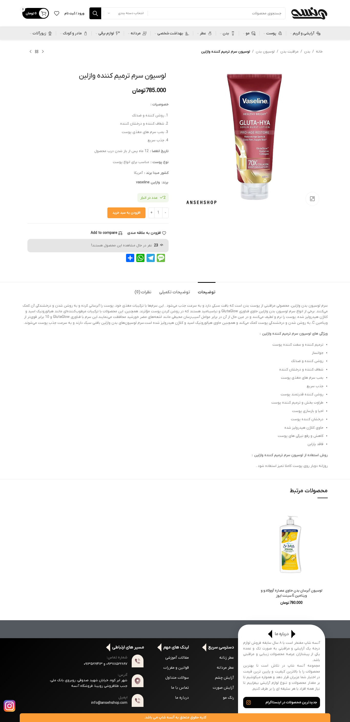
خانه (319, 51)
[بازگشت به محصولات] (37, 52)
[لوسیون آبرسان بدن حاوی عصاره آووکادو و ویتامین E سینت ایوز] (291, 544)
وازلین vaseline (148, 182)
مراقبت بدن (289, 51)
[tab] (206, 290)
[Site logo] (309, 13)
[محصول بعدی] (30, 52)
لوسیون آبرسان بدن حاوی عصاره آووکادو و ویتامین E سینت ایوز (291, 593)
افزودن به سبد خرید (126, 212)
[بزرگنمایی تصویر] (312, 198)
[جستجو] (95, 13)
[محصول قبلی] (43, 52)
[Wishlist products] (57, 13)
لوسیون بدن (265, 51)
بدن (307, 51)
